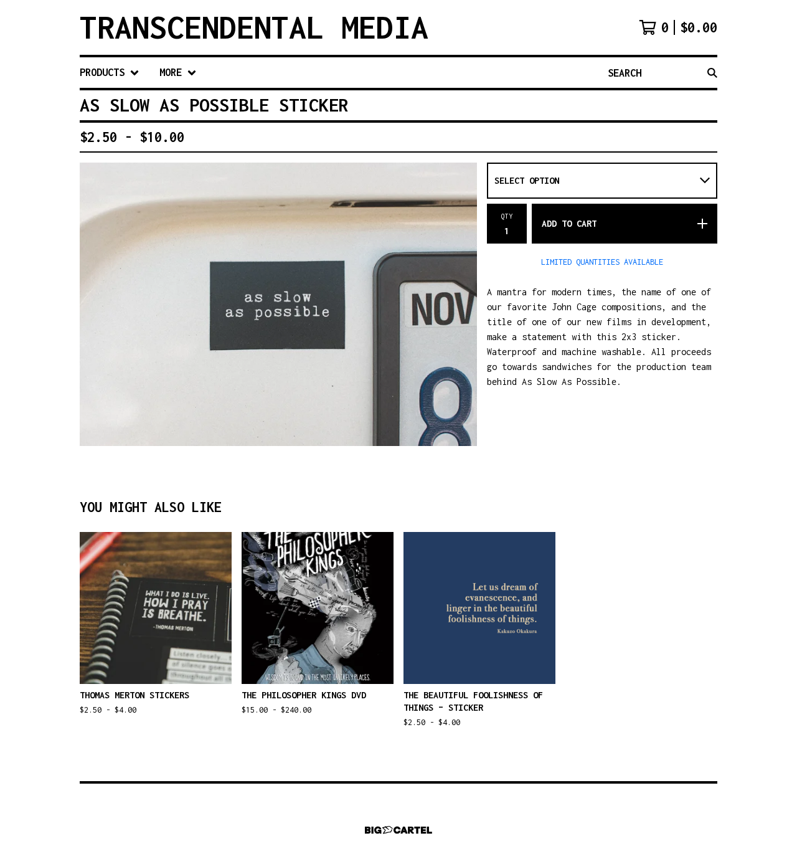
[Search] (712, 72)
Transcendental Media (254, 27)
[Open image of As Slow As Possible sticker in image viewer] (278, 304)
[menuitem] (109, 72)
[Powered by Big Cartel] (398, 830)
